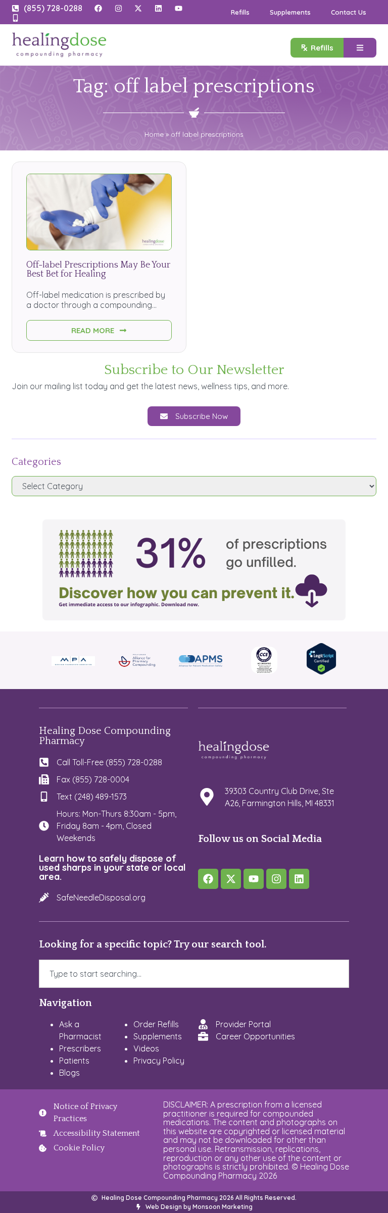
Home (154, 134)
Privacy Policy (158, 1061)
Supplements (290, 12)
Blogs (69, 1073)
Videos (146, 1048)
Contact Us (348, 12)
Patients (74, 1061)
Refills (240, 12)
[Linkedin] (299, 879)
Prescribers (80, 1048)
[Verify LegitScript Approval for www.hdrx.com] (321, 672)
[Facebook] (208, 879)
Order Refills (156, 1024)
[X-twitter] (231, 879)
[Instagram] (276, 879)
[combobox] (194, 974)
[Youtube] (254, 879)
